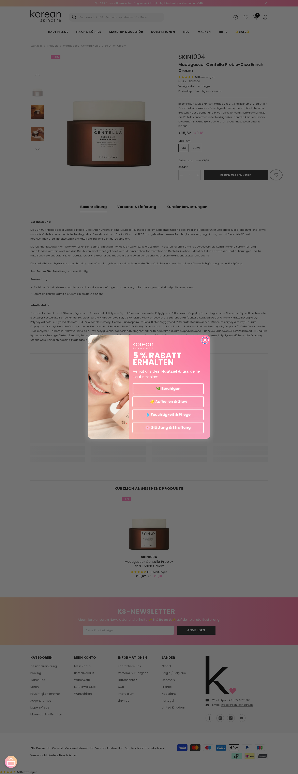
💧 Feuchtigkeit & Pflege (168, 414)
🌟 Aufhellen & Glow (168, 401)
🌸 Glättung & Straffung (168, 427)
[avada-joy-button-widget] (11, 762)
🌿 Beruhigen (168, 388)
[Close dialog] (205, 340)
